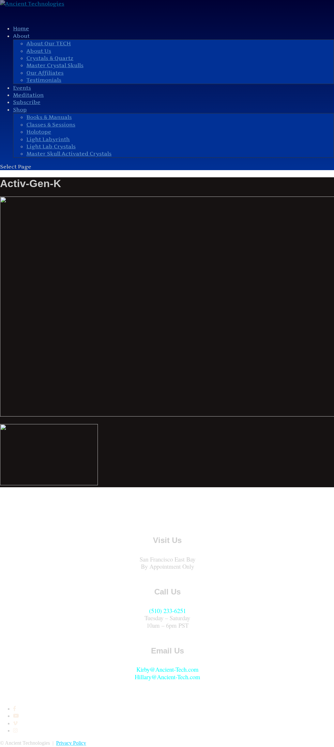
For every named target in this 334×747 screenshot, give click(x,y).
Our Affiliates (45, 72)
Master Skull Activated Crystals (69, 153)
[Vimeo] (15, 723)
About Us (38, 51)
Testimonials (43, 80)
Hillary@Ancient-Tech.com (167, 677)
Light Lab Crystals (51, 146)
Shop (20, 109)
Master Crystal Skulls (55, 65)
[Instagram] (15, 730)
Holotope (38, 131)
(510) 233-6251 (167, 611)
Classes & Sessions (50, 124)
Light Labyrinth (48, 139)
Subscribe (26, 102)
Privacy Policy (71, 743)
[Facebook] (14, 708)
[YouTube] (16, 716)
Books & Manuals (49, 117)
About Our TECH (48, 43)
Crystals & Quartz (49, 58)
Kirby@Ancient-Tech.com (167, 669)
